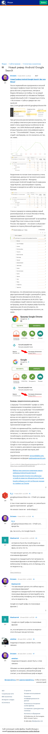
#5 (36, 617)
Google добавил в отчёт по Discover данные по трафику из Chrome (28, 482)
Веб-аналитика (7, 697)
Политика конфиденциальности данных (31, 698)
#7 (33, 654)
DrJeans (13, 76)
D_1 (11, 493)
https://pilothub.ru (15, 572)
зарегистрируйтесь (26, 680)
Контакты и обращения (32, 713)
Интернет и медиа (8, 700)
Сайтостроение (14, 64)
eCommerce (6, 703)
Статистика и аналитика (32, 64)
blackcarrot (14, 538)
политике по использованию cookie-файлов (23, 731)
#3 (36, 538)
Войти (43, 2)
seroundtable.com (37, 455)
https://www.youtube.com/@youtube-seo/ (22, 466)
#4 (33, 579)
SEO (3, 691)
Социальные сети (8, 694)
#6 (33, 639)
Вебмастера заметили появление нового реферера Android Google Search (28, 471)
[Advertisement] (24, 11)
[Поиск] (37, 3)
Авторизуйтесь (10, 680)
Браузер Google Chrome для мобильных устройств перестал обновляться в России (28, 477)
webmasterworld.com (37, 458)
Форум (4, 64)
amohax (13, 639)
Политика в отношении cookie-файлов (32, 705)
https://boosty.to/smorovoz (29, 464)
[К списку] (6, 67)
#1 (29, 494)
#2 (33, 516)
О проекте (27, 691)
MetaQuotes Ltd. (37, 721)
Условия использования (32, 693)
